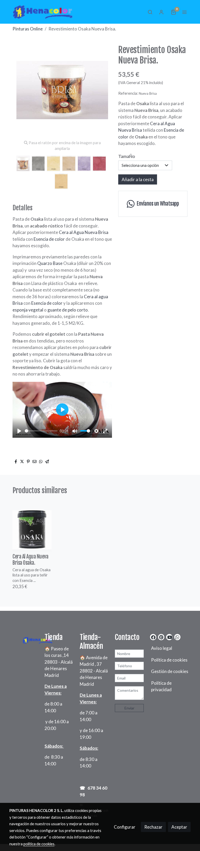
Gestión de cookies (169, 671)
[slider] (41, 430)
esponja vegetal (28, 310)
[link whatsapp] (177, 637)
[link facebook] (153, 637)
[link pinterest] (161, 637)
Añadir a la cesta (138, 179)
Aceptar (179, 827)
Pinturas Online (27, 28)
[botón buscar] (150, 12)
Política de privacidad (161, 686)
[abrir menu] (184, 12)
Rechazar (153, 827)
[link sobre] (24, 639)
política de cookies (38, 843)
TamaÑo (126, 156)
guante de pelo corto (67, 310)
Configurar (124, 827)
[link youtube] (169, 637)
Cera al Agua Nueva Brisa (83, 232)
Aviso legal (161, 648)
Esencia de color (49, 239)
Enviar (129, 708)
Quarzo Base (49, 263)
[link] (42, 12)
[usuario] (161, 12)
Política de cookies (169, 660)
